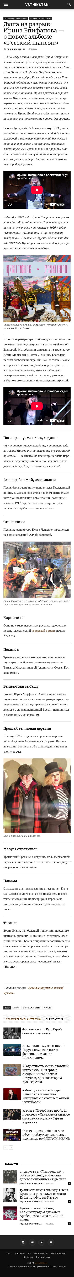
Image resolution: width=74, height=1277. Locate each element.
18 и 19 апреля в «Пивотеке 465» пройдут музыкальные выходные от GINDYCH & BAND (46, 1135)
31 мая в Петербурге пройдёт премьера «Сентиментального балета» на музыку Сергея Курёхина (46, 1116)
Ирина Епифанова (16, 49)
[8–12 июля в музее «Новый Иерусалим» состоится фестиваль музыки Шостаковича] (12, 1050)
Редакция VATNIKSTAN (31, 1183)
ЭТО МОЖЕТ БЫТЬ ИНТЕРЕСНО (23, 1019)
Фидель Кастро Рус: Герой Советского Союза (42, 1031)
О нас (9, 1253)
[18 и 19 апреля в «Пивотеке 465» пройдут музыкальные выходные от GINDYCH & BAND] (12, 1135)
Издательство (58, 1253)
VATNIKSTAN (41, 1263)
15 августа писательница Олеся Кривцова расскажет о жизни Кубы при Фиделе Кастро (44, 1193)
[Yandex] (41, 1242)
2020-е (16, 1007)
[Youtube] (50, 1242)
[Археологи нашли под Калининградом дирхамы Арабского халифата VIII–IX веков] (10, 1213)
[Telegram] (23, 1242)
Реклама (28, 1257)
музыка (47, 1007)
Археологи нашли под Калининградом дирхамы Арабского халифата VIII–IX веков (42, 1214)
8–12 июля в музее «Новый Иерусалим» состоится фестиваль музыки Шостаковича (43, 1052)
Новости (10, 1164)
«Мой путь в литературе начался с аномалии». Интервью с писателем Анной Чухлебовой (45, 1096)
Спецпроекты (43, 1257)
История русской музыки (40, 18)
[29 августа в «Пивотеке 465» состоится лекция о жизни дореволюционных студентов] (10, 1176)
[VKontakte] (32, 1242)
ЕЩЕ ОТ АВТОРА (54, 1019)
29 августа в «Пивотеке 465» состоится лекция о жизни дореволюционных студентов (43, 1175)
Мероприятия (41, 1253)
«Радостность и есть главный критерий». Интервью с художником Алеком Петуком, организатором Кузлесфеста (45, 1074)
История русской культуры (15, 18)
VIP (29, 1253)
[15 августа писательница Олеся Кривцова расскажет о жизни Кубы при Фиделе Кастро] (10, 1195)
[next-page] (11, 1147)
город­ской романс (43, 630)
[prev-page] (5, 1147)
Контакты (19, 1253)
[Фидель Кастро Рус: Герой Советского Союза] (12, 1033)
